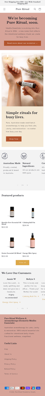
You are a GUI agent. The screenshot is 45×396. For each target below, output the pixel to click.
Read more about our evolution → (22, 43)
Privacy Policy (10, 364)
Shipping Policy (10, 359)
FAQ (6, 349)
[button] (4, 9)
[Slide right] (27, 185)
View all (22, 263)
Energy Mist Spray (30, 253)
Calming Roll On (29, 222)
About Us (8, 354)
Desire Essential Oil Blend (11, 253)
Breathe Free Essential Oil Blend (11, 223)
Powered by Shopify (29, 392)
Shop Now (13, 139)
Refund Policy (9, 369)
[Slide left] (17, 185)
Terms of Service (11, 374)
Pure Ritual (18, 392)
